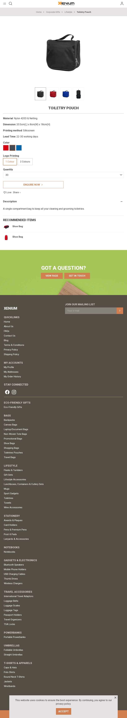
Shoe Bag (17, 226)
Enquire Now (31, 184)
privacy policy (63, 703)
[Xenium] (66, 3)
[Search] (10, 3)
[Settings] (122, 3)
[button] (52, 276)
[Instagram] (14, 392)
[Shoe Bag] (6, 227)
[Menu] (4, 3)
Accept (63, 711)
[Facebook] (7, 392)
